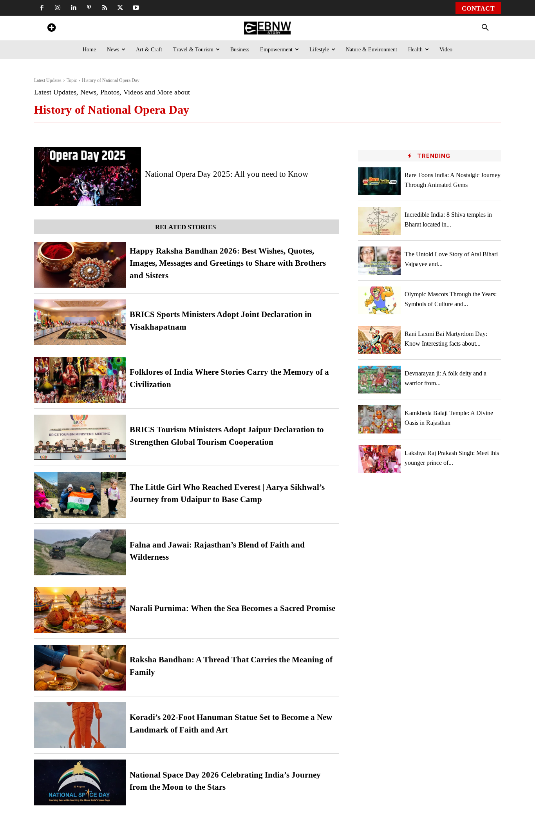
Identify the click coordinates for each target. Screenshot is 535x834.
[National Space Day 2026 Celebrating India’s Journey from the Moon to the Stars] (80, 782)
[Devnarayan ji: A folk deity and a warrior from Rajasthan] (379, 379)
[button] (485, 28)
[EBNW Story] (267, 28)
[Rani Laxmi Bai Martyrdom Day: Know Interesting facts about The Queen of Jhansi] (379, 340)
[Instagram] (57, 8)
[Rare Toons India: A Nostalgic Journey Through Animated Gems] (379, 181)
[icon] (51, 28)
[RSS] (104, 8)
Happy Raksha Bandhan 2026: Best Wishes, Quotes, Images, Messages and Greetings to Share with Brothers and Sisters (228, 263)
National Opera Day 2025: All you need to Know (226, 174)
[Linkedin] (73, 8)
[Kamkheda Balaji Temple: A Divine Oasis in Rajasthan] (379, 419)
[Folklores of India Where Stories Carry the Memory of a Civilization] (80, 380)
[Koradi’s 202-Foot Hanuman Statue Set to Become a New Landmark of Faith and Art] (80, 725)
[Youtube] (136, 8)
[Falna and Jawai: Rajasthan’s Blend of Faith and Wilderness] (80, 552)
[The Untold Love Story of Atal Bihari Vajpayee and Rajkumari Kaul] (379, 260)
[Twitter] (120, 8)
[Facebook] (42, 8)
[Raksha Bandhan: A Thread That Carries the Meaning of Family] (80, 668)
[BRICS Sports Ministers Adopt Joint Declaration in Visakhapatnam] (80, 322)
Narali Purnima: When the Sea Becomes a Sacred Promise (232, 608)
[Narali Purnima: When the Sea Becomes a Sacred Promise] (80, 610)
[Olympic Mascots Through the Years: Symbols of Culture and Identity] (379, 300)
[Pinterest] (89, 8)
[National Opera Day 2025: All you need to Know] (87, 176)
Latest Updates (47, 80)
